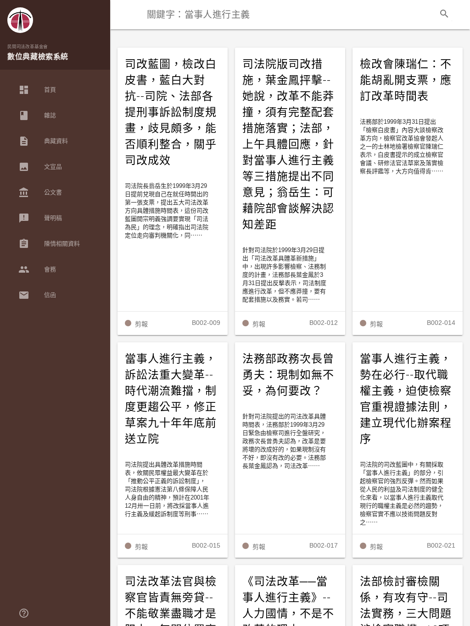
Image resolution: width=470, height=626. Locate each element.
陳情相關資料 (49, 243)
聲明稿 (40, 218)
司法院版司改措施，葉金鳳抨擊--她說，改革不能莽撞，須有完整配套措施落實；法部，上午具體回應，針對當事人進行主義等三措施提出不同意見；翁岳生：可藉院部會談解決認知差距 (288, 144)
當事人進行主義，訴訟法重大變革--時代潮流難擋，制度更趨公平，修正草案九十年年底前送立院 (171, 398)
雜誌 (37, 115)
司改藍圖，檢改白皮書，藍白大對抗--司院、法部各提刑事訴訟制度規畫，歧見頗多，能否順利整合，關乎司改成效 (171, 112)
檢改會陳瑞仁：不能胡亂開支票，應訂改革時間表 (406, 80)
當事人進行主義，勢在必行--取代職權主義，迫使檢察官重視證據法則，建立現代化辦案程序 (406, 398)
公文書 (40, 192)
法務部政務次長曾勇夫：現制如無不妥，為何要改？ (288, 374)
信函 (37, 295)
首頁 (37, 89)
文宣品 (40, 166)
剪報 (141, 324)
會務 (37, 269)
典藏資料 (43, 141)
